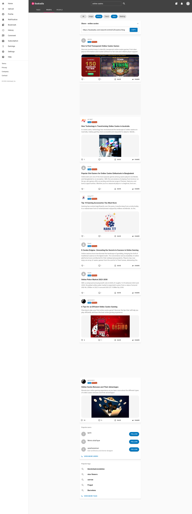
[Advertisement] (110, 99)
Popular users (86, 427)
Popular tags (86, 464)
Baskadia (39, 3)
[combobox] (109, 3)
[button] (14, 3)
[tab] (38, 9)
